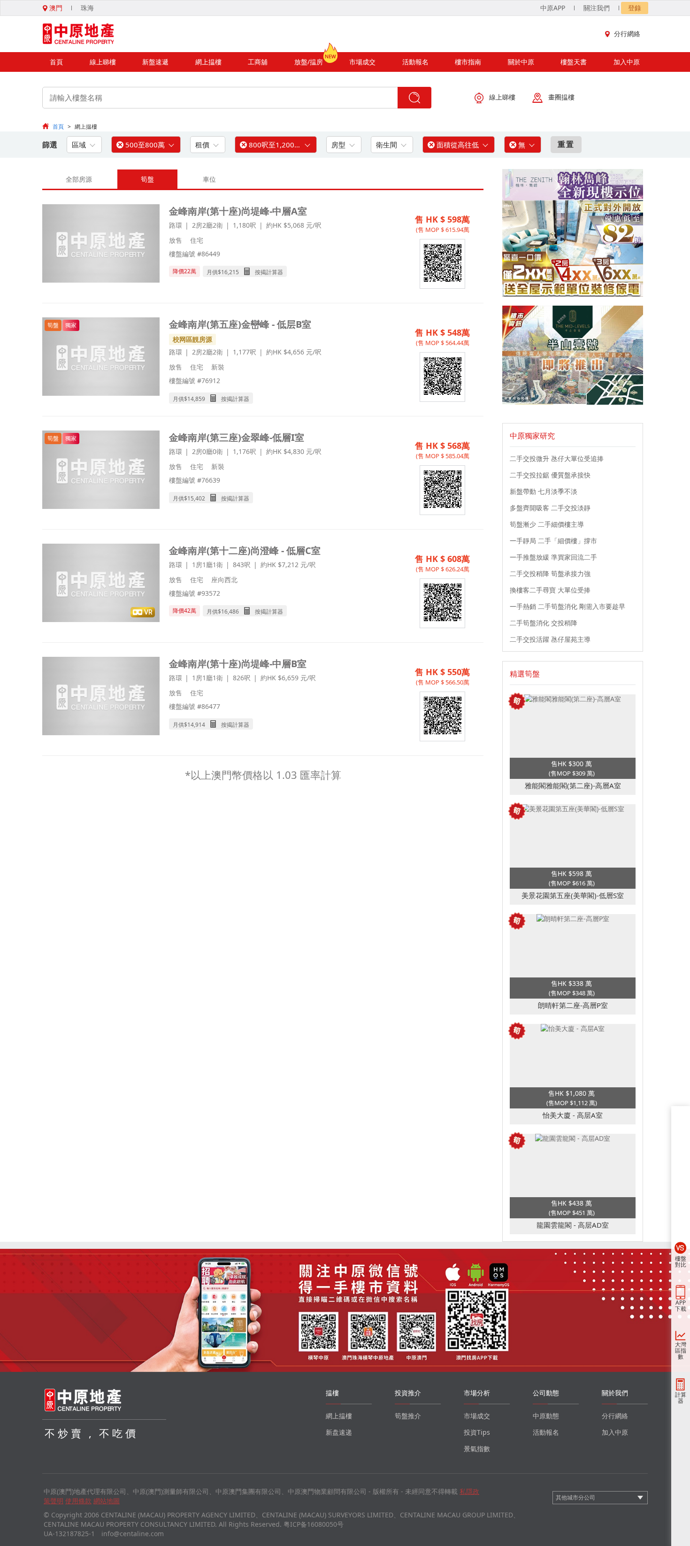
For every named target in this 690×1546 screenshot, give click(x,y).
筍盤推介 (408, 1415)
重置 (566, 144)
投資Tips (477, 1432)
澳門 (54, 7)
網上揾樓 (208, 61)
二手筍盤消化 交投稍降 (543, 622)
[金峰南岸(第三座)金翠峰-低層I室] (101, 471)
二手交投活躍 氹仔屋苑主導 (550, 639)
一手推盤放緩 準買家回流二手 (553, 557)
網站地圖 (106, 1500)
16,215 (230, 272)
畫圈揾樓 (561, 96)
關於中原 (521, 61)
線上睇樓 (103, 61)
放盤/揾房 (308, 61)
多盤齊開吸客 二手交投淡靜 (550, 507)
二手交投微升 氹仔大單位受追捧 (557, 458)
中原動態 (546, 1415)
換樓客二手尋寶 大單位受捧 (550, 589)
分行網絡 (627, 33)
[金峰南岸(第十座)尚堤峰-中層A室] (101, 244)
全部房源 (79, 179)
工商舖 (258, 61)
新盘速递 (339, 1432)
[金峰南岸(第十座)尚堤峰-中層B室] (101, 697)
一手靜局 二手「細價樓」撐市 (553, 540)
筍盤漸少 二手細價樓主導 (547, 524)
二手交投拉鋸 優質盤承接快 (550, 474)
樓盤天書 (573, 61)
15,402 (196, 498)
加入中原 (626, 61)
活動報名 (415, 61)
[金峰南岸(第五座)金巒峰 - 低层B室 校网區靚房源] (101, 357)
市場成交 (362, 61)
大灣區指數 (680, 1350)
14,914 (196, 725)
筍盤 (147, 179)
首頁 (56, 61)
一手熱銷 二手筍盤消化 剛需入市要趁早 (567, 606)
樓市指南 (468, 61)
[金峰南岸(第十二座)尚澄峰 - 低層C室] (101, 584)
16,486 (230, 611)
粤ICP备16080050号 (314, 1524)
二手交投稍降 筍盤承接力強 (550, 573)
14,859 (196, 399)
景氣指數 (477, 1448)
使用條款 (78, 1500)
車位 (209, 179)
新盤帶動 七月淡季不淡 (543, 491)
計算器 (680, 1398)
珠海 (87, 7)
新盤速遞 (155, 61)
